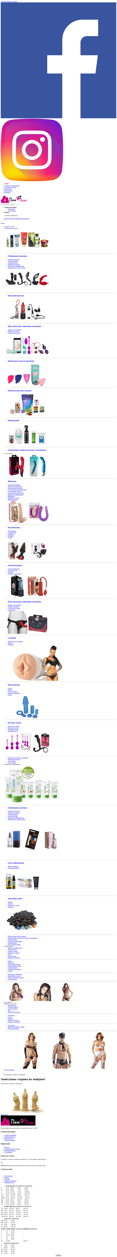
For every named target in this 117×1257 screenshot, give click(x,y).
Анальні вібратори (14, 569)
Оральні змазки (13, 263)
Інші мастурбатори (14, 693)
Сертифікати (8, 1152)
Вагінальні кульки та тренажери (21, 361)
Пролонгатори (12, 939)
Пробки (10, 572)
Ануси (10, 688)
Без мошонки (12, 531)
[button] (60, 207)
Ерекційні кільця (13, 729)
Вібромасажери (13, 499)
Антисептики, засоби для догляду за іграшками (27, 450)
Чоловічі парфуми (13, 868)
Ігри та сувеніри (9, 1070)
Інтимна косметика (14, 264)
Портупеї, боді (12, 949)
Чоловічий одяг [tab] (9, 1182)
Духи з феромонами (16, 863)
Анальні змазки (13, 261)
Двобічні (11, 534)
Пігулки (10, 903)
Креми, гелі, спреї (13, 905)
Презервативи (13, 420)
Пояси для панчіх (13, 1020)
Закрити (58, 1255)
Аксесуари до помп (14, 333)
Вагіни (10, 690)
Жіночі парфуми (13, 866)
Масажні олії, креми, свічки (16, 268)
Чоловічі (10, 644)
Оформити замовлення (22, 218)
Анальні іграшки (15, 565)
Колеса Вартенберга (14, 964)
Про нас (6, 1147)
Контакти (7, 192)
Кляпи (10, 961)
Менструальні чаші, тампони (19, 390)
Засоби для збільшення (15, 941)
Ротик (10, 695)
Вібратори (12, 481)
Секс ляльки (12, 761)
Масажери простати (16, 296)
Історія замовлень (9, 1137)
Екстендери (11, 610)
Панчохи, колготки (14, 1022)
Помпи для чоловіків (14, 330)
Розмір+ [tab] (6, 1177)
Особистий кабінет (10, 1135)
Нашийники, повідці (14, 976)
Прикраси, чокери (13, 953)
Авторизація (12, 211)
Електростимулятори (14, 969)
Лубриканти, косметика (17, 256)
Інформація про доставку (12, 1149)
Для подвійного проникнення (17, 490)
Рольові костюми (13, 1028)
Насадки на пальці (14, 726)
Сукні (10, 1017)
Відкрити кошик (9, 218)
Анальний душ (12, 570)
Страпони (12, 638)
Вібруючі (11, 536)
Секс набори (12, 762)
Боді (9, 1010)
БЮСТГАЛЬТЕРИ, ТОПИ (16, 1027)
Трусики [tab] (7, 1179)
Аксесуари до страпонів (15, 641)
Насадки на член (13, 728)
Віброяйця (11, 496)
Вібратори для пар (13, 498)
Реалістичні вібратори (15, 486)
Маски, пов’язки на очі (15, 948)
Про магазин (8, 190)
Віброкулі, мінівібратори (15, 494)
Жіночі (10, 643)
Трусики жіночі (13, 1007)
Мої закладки (8, 1138)
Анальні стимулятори (14, 574)
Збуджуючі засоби (15, 898)
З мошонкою (12, 532)
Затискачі (11, 963)
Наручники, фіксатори (15, 974)
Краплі (10, 902)
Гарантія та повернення (11, 185)
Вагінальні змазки (13, 259)
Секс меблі (7, 1002)
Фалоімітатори (14, 527)
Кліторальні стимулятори (16, 493)
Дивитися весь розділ (11, 228)
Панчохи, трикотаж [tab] (10, 1181)
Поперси (11, 907)
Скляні (10, 537)
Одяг (9, 954)
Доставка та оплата (10, 187)
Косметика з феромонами (16, 266)
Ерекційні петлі (13, 731)
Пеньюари (11, 1015)
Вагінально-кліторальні (15, 488)
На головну (4, 1114)
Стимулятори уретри (14, 966)
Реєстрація (11, 209)
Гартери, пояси (12, 951)
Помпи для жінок (13, 331)
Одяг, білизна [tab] (8, 1176)
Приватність (8, 189)
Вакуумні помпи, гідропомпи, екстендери (24, 326)
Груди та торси (12, 691)
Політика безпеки (9, 1150)
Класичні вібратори (14, 485)
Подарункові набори (14, 944)
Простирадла (12, 956)
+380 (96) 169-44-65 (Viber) (9, 1)
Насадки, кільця (14, 723)
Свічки (10, 971)
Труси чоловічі (12, 1009)
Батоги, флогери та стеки (16, 977)
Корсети (10, 1018)
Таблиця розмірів (9, 1140)
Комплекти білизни (14, 1012)
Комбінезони (12, 1005)
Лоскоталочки (12, 979)
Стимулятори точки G (15, 491)
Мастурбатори (14, 685)
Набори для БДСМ (14, 958)
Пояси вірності (12, 967)
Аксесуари (11, 1025)
